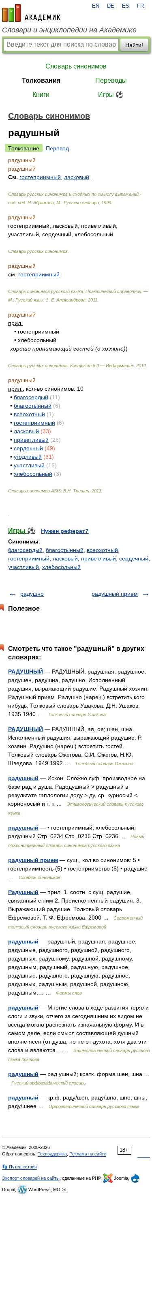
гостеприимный (39, 274)
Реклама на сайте (87, 1153)
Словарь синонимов (76, 66)
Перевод (57, 148)
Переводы (111, 80)
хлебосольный (33, 474)
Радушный (23, 892)
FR (140, 6)
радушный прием (115, 593)
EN (95, 6)
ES (125, 6)
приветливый (31, 439)
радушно (32, 593)
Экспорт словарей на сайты (31, 1178)
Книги (40, 94)
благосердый (31, 397)
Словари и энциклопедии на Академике (69, 30)
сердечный (28, 448)
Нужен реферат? (65, 531)
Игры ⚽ (111, 94)
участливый (29, 465)
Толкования (41, 80)
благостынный (32, 405)
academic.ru (31, 13)
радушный (23, 778)
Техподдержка (52, 1153)
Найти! (134, 45)
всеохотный (29, 414)
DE (110, 6)
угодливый (28, 456)
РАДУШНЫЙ (25, 671)
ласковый (26, 431)
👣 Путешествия (19, 1166)
